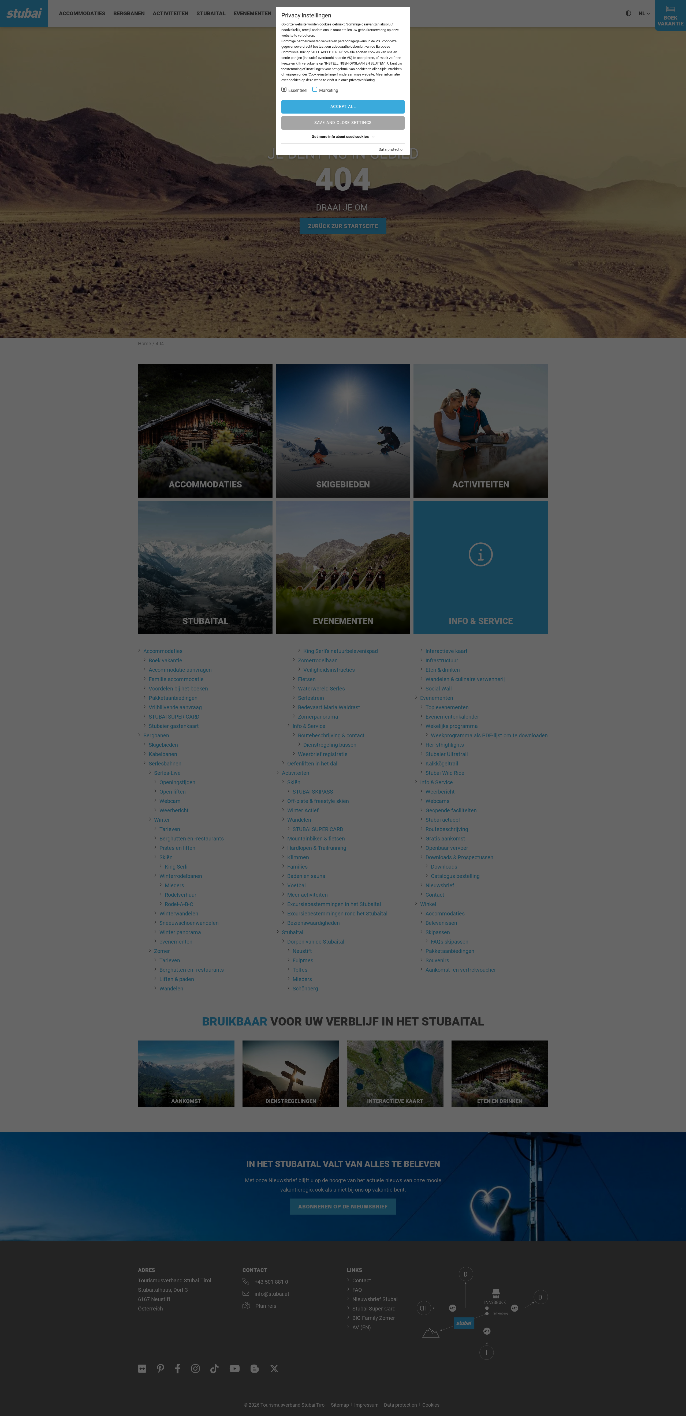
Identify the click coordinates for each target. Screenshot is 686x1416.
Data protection (392, 149)
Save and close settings (343, 122)
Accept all (343, 106)
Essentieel (297, 90)
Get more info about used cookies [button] (340, 136)
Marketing (328, 90)
